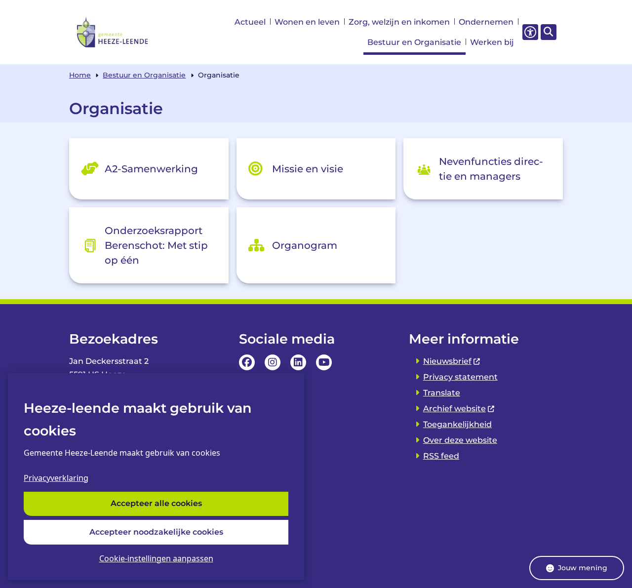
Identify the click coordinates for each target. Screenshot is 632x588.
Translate (441, 392)
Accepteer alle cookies (156, 504)
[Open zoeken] (548, 32)
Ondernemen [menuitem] (486, 22)
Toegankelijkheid (457, 424)
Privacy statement (460, 377)
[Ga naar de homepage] (113, 32)
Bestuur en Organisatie (144, 75)
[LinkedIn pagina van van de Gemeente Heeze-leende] (298, 362)
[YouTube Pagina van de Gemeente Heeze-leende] (324, 362)
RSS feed (441, 456)
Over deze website (460, 440)
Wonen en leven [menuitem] (307, 22)
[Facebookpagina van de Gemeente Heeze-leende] (247, 362)
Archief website (454, 408)
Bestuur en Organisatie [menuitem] (414, 42)
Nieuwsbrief (447, 361)
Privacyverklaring (56, 477)
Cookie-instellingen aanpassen (156, 558)
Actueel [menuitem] (250, 22)
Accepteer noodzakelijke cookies (156, 532)
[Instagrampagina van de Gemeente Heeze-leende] (272, 362)
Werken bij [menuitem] (492, 42)
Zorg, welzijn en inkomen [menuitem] (399, 22)
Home (80, 75)
